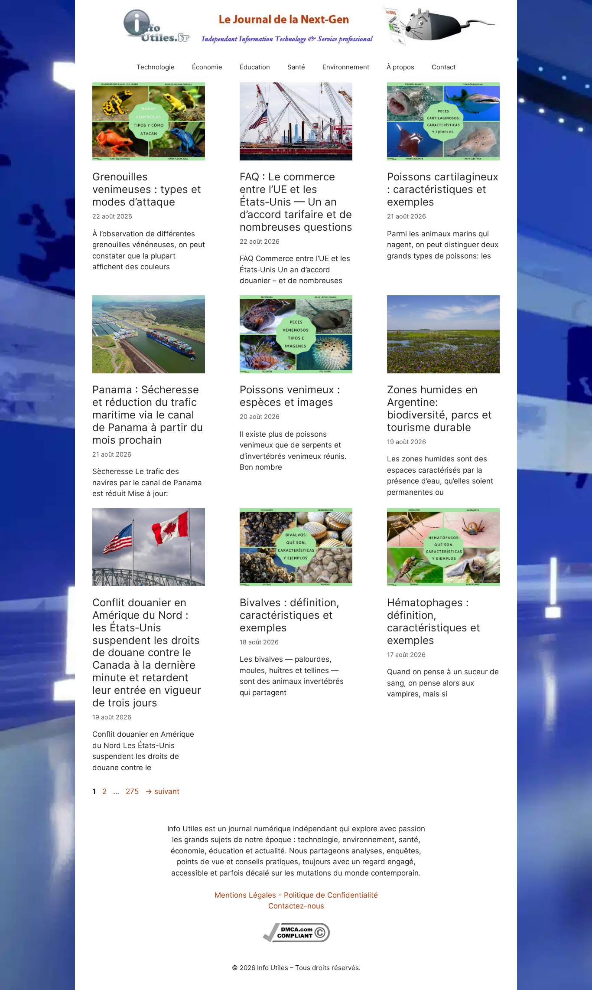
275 (133, 791)
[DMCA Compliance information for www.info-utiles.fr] (296, 939)
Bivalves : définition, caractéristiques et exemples (289, 615)
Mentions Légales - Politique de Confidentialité (296, 895)
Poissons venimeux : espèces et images (290, 395)
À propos (400, 67)
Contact (443, 67)
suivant (162, 791)
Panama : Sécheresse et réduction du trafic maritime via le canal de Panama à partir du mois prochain (147, 414)
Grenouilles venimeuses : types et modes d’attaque (146, 189)
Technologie (156, 67)
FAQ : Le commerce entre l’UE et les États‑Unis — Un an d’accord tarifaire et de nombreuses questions (296, 201)
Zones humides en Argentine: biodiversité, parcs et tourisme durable (439, 408)
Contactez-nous (296, 906)
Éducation (255, 67)
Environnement (345, 67)
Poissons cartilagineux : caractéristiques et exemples (442, 189)
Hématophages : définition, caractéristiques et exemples (433, 621)
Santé (296, 67)
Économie (207, 67)
